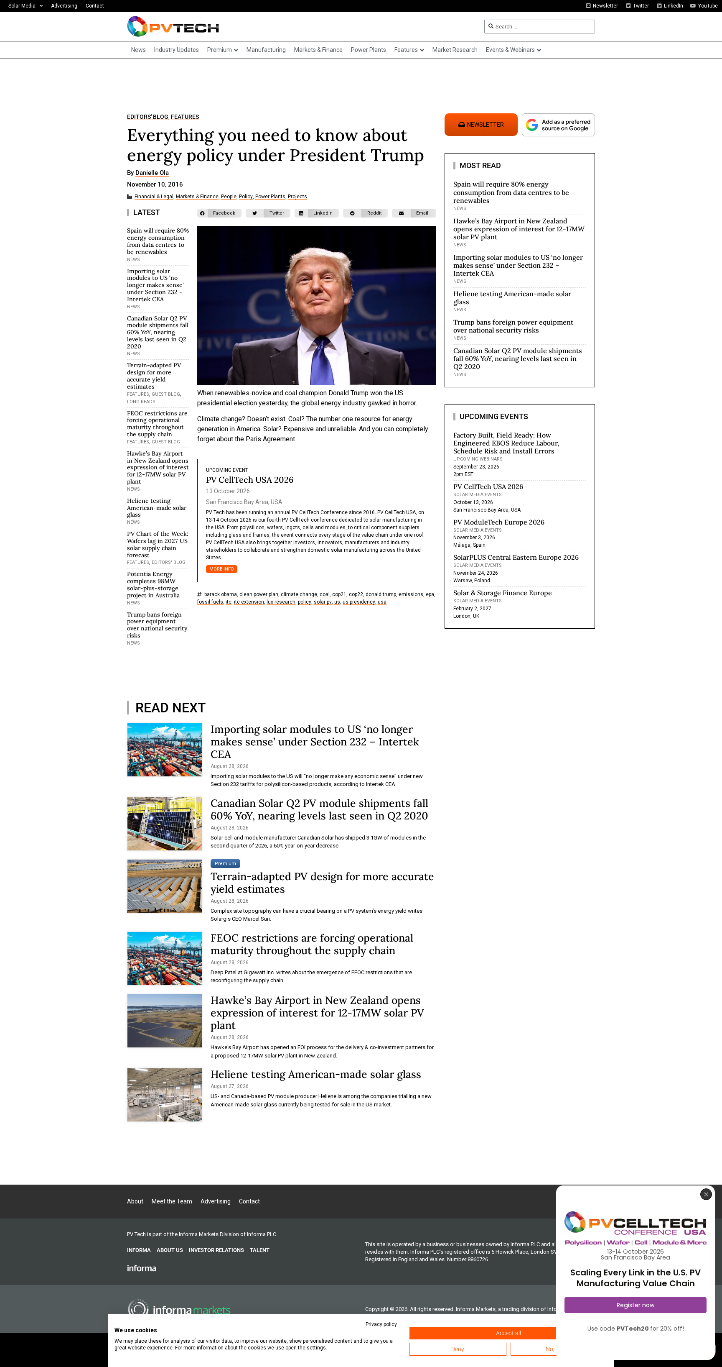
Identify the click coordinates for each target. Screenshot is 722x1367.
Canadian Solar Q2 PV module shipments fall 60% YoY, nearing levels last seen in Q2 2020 (157, 332)
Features (185, 117)
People (228, 197)
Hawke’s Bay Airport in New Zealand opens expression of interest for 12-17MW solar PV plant (158, 467)
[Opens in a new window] (141, 1267)
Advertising (64, 6)
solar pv (323, 602)
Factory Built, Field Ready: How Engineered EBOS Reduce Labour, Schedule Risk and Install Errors (506, 443)
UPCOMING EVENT (227, 470)
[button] (219, 213)
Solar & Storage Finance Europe (502, 593)
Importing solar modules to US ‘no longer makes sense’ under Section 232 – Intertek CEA (155, 285)
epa (430, 594)
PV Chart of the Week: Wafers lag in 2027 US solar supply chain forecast (157, 544)
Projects (297, 197)
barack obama (220, 594)
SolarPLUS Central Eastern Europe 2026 (516, 557)
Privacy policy (381, 1324)
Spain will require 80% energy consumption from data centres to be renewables (158, 241)
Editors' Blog (147, 117)
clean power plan (258, 594)
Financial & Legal (154, 197)
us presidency (359, 602)
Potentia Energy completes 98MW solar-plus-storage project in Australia (153, 584)
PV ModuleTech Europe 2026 (498, 522)
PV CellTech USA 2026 (250, 479)
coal (325, 594)
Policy (246, 197)
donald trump (381, 594)
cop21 (339, 594)
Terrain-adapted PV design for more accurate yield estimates (154, 375)
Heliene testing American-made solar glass (156, 508)
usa (382, 602)
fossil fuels (210, 602)
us (337, 602)
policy (304, 602)
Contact (95, 6)
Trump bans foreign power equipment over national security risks (157, 625)
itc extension (249, 602)
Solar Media (22, 6)
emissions (411, 594)
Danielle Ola (152, 173)
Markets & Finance (197, 197)
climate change (299, 594)
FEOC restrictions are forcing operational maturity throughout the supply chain (157, 424)
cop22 (356, 594)
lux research (281, 602)
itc (228, 602)
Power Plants (270, 197)
